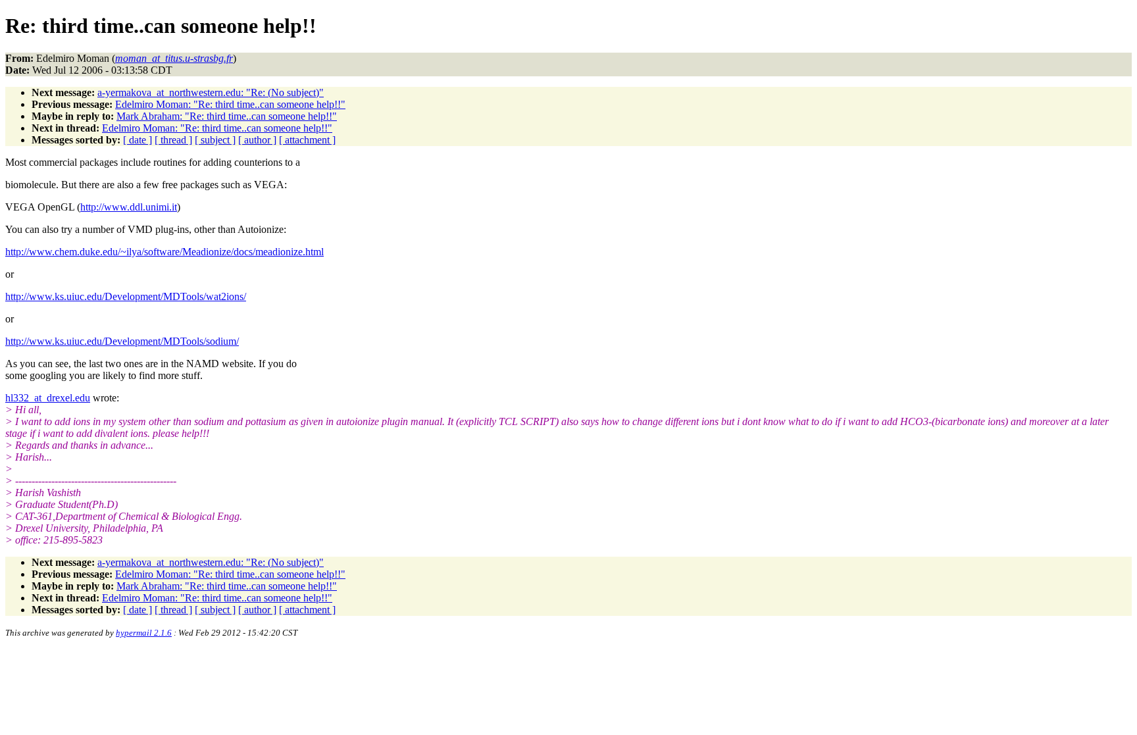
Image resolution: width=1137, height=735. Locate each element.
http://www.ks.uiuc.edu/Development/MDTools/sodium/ (122, 341)
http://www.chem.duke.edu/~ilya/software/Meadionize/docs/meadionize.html (164, 251)
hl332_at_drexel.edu (47, 397)
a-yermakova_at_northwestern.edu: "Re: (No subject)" (210, 92)
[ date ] (137, 139)
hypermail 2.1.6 (144, 633)
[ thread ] (173, 139)
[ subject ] (215, 139)
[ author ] (257, 139)
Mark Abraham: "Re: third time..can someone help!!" (226, 116)
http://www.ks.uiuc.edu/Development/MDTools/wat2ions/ (125, 296)
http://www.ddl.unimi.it (128, 207)
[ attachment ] (307, 139)
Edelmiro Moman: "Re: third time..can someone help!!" (230, 104)
